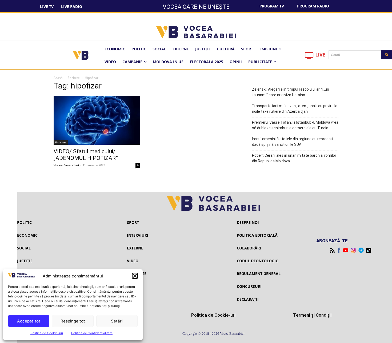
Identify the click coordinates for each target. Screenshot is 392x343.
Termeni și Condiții (312, 315)
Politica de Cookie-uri (46, 333)
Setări (117, 321)
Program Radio (313, 6)
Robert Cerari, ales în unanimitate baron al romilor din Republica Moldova (294, 158)
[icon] (309, 57)
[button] (135, 276)
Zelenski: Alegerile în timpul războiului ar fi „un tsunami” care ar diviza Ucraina (290, 92)
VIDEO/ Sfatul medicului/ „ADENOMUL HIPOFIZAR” (86, 154)
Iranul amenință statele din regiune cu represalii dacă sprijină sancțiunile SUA (292, 142)
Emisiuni (60, 142)
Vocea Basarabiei (66, 165)
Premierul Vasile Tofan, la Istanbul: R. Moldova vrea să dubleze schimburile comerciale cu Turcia (295, 125)
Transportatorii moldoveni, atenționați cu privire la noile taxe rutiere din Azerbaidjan (294, 109)
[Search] (386, 54)
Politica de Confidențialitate (92, 333)
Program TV (271, 6)
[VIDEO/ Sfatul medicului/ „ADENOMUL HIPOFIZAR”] (97, 120)
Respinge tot (73, 321)
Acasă (58, 77)
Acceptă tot (28, 321)
